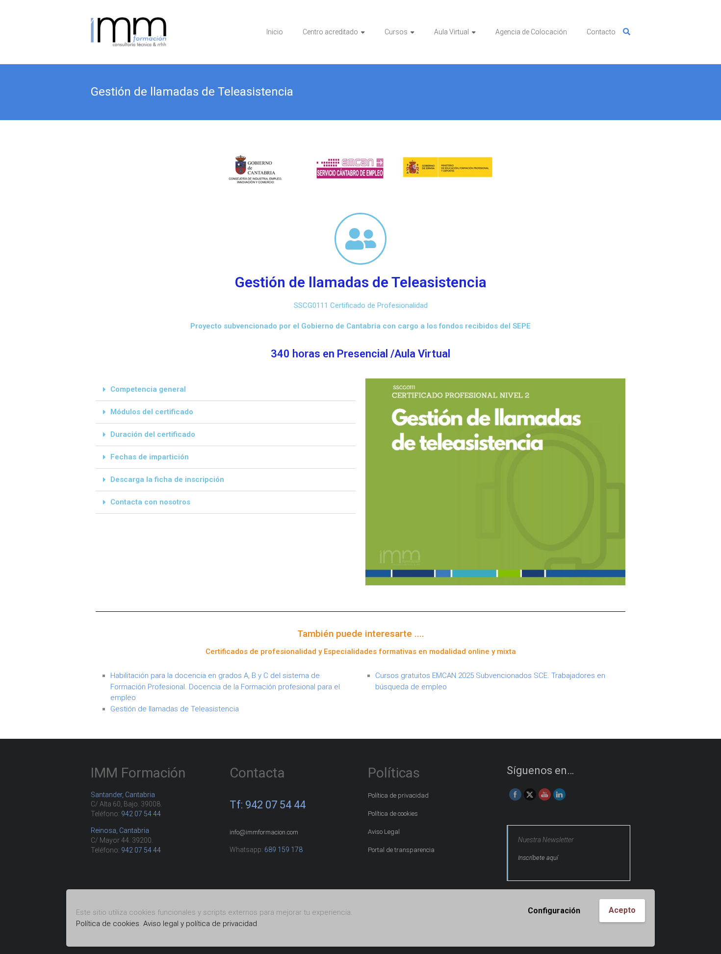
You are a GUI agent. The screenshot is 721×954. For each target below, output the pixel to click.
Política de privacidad (398, 795)
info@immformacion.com (264, 832)
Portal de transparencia (401, 850)
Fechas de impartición (149, 456)
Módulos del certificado (151, 411)
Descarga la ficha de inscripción (167, 479)
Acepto (622, 910)
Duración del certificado (152, 434)
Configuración (554, 910)
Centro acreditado (330, 32)
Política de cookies (107, 923)
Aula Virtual (451, 32)
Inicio (274, 32)
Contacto (601, 32)
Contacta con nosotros (150, 502)
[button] (226, 389)
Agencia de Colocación (531, 32)
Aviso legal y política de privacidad (200, 923)
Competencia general (148, 389)
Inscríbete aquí (538, 857)
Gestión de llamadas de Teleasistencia (174, 708)
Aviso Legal (384, 831)
